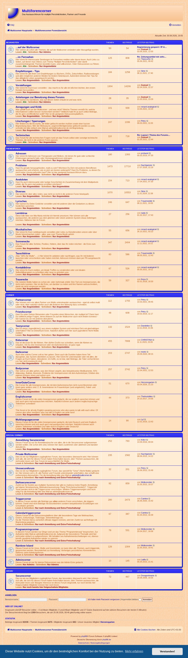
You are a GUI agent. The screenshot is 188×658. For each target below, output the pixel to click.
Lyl (142, 419)
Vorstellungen (23, 85)
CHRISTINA (146, 340)
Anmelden (11, 595)
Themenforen (13, 149)
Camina (144, 498)
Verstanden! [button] (167, 651)
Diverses (20, 191)
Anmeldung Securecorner (30, 440)
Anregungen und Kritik (28, 107)
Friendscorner (24, 311)
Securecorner (23, 575)
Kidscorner (22, 340)
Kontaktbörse (23, 267)
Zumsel (144, 49)
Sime (143, 71)
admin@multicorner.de (82, 475)
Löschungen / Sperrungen (30, 121)
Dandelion (145, 326)
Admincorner (23, 559)
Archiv (9, 571)
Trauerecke (22, 279)
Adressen (21, 153)
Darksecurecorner (26, 482)
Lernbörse (21, 213)
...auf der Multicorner (27, 47)
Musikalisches (24, 229)
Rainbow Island (24, 545)
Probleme (21, 165)
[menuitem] (10, 25)
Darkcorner (22, 352)
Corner (10, 295)
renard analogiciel (149, 107)
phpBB (84, 636)
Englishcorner (24, 396)
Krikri (143, 440)
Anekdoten (22, 179)
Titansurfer (146, 59)
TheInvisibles (147, 396)
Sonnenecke (23, 241)
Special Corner (14, 435)
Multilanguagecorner (27, 419)
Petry (143, 121)
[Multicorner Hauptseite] (14, 13)
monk (143, 352)
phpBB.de (106, 640)
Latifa (143, 559)
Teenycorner (23, 326)
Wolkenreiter (146, 482)
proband (144, 153)
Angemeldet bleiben (130, 599)
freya (143, 279)
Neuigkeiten (12, 43)
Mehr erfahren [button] (134, 651)
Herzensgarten (147, 382)
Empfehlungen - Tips (27, 71)
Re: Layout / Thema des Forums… (153, 135)
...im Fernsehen (24, 57)
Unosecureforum (25, 468)
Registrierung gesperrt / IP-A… (152, 47)
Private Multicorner (26, 454)
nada (143, 213)
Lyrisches (21, 201)
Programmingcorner (27, 529)
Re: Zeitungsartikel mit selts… (151, 57)
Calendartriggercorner (28, 513)
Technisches (23, 135)
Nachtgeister (146, 165)
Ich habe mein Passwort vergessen (104, 599)
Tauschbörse (23, 253)
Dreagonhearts (147, 575)
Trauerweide (146, 201)
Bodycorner (22, 368)
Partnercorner (23, 300)
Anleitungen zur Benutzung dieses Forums (40, 97)
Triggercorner (23, 498)
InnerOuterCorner (25, 382)
